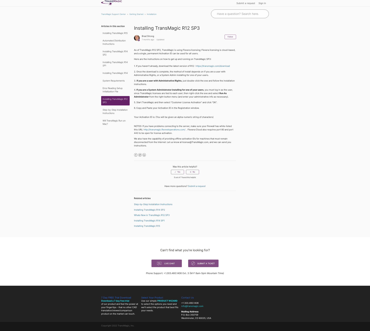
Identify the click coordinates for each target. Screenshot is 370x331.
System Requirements (114, 80)
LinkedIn (144, 155)
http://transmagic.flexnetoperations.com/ (165, 129)
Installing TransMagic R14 (115, 73)
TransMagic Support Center (113, 14)
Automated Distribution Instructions (114, 42)
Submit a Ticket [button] (206, 263)
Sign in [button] (262, 3)
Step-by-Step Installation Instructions (115, 111)
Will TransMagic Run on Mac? (114, 122)
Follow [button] (230, 37)
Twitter (140, 155)
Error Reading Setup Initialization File (113, 90)
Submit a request (245, 3)
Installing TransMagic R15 (115, 33)
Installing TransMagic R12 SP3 (115, 101)
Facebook (136, 155)
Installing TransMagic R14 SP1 (115, 64)
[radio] (177, 172)
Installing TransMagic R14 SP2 (115, 53)
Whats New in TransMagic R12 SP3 (152, 215)
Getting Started (136, 14)
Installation (152, 14)
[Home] (111, 4)
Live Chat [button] (169, 263)
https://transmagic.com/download (213, 66)
